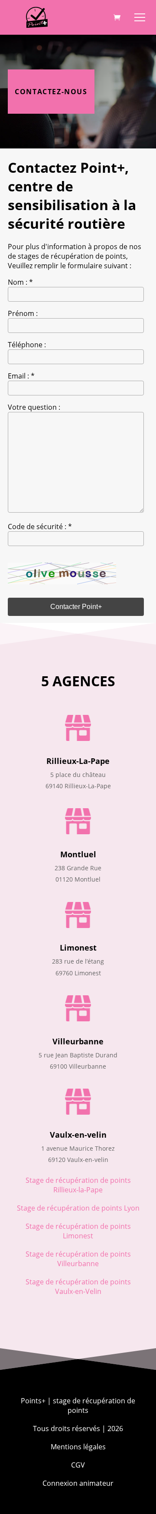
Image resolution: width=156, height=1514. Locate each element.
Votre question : (34, 407)
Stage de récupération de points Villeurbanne (78, 1258)
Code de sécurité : (40, 526)
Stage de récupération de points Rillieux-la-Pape (78, 1185)
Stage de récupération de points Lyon (78, 1208)
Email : (21, 376)
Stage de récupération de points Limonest (78, 1231)
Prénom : (23, 313)
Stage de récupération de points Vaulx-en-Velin (78, 1286)
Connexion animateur (78, 1483)
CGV (78, 1465)
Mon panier (117, 17)
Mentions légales (78, 1446)
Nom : (20, 282)
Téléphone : (27, 344)
